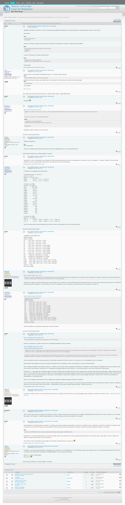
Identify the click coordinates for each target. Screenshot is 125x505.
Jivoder (68, 484)
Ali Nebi (68, 487)
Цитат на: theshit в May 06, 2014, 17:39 (32, 275)
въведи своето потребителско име (100, 6)
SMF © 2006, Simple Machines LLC (67, 497)
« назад (115, 19)
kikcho (68, 474)
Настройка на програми (19, 478)
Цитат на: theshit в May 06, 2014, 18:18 (32, 296)
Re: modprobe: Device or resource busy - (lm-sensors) (41, 70)
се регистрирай (115, 6)
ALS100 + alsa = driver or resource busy (24, 474)
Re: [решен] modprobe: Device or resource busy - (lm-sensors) (43, 389)
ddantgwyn (7, 105)
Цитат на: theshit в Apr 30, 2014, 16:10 (32, 109)
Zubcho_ (6, 137)
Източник (28, 89)
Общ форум (17, 485)
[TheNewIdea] (7, 288)
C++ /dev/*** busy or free (20, 483)
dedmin (98, 481)
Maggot (68, 481)
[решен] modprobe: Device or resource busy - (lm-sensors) (42, 26)
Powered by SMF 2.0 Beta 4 (56, 497)
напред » (119, 19)
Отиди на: (100, 492)
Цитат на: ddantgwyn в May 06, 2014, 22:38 (33, 337)
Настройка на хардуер (19, 475)
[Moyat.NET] (7, 82)
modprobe (17, 477)
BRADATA (6, 271)
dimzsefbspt (69, 478)
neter (5, 70)
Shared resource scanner (20, 480)
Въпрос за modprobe (20, 487)
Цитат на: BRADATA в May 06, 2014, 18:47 (33, 346)
